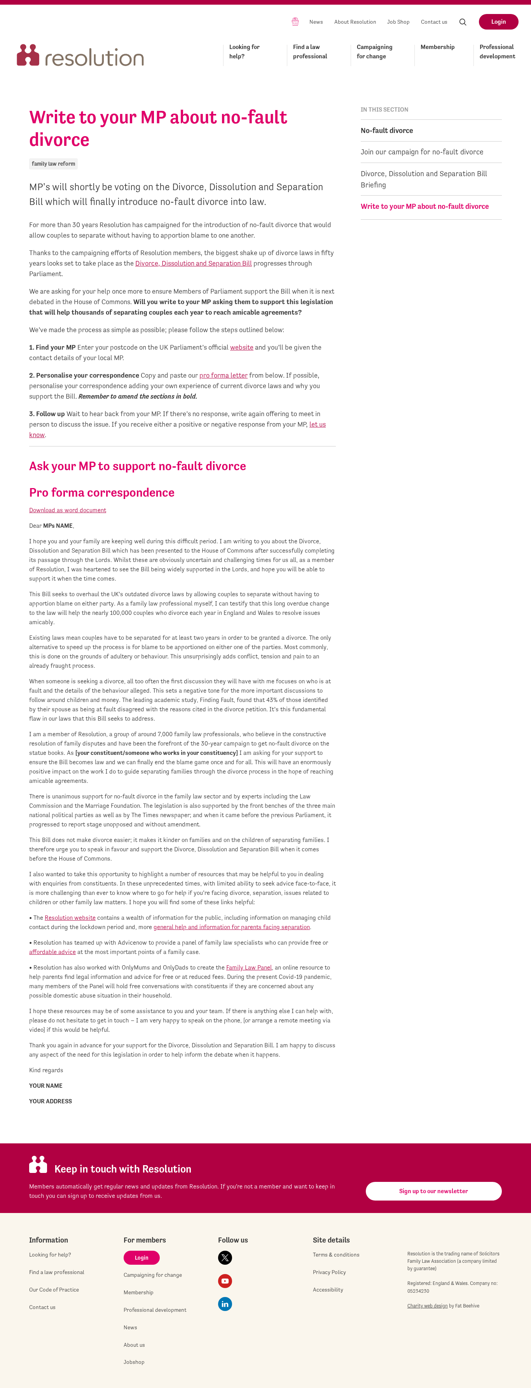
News (316, 22)
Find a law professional (310, 51)
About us (134, 1345)
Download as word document (67, 510)
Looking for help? (244, 51)
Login (498, 21)
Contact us (434, 22)
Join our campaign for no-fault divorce (422, 151)
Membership (438, 47)
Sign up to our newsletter (433, 1191)
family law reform (53, 164)
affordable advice (52, 952)
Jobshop (134, 1362)
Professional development (497, 51)
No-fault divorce (387, 130)
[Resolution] (80, 53)
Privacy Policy (329, 1272)
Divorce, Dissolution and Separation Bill (193, 263)
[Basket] (295, 21)
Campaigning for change (375, 51)
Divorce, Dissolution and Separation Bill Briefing (424, 179)
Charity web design (427, 1306)
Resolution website (70, 917)
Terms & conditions (336, 1254)
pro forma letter (223, 375)
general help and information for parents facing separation (232, 927)
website (241, 347)
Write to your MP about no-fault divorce (425, 206)
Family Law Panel (249, 967)
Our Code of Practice (54, 1289)
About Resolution (355, 22)
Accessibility (328, 1289)
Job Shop (398, 22)
